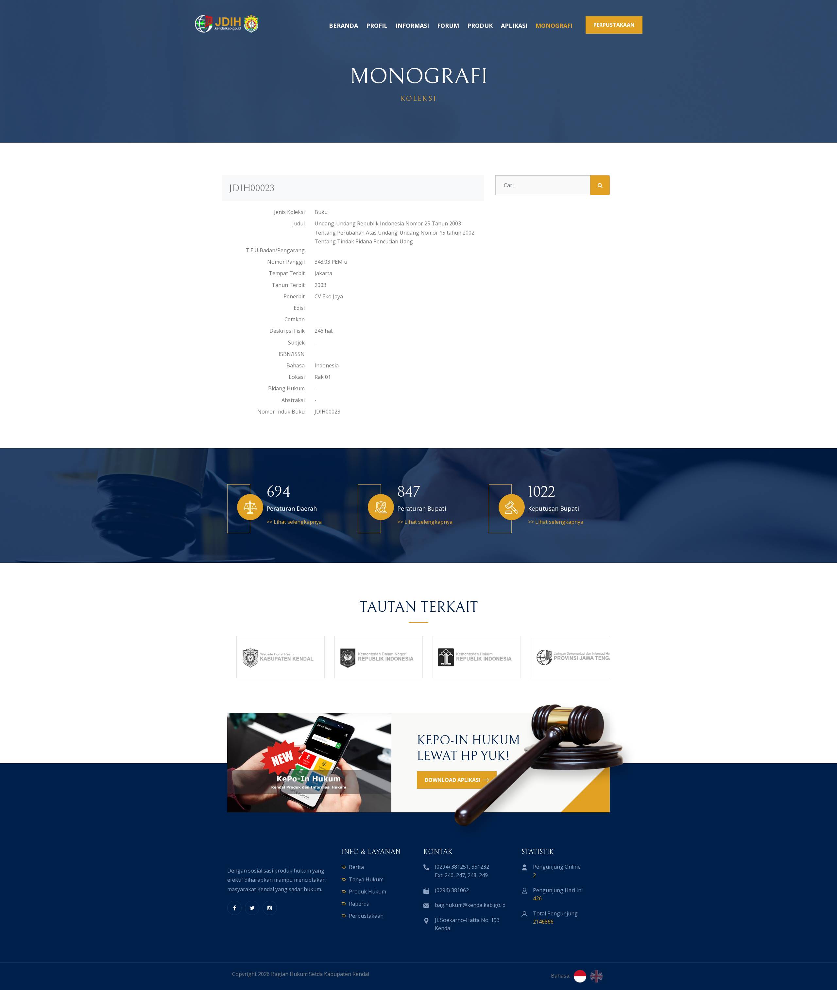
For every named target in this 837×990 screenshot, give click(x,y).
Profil (376, 25)
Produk (480, 25)
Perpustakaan (366, 915)
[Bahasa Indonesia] (580, 976)
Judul (298, 223)
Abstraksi (293, 400)
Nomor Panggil (286, 261)
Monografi (554, 25)
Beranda (343, 25)
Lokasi (297, 376)
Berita (356, 867)
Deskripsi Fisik (287, 330)
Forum (448, 25)
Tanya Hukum (366, 879)
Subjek (296, 342)
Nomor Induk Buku (281, 411)
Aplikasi (514, 25)
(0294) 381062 (452, 890)
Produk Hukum (367, 891)
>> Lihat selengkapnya (294, 521)
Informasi (412, 25)
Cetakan (294, 319)
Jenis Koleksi (289, 212)
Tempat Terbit (287, 273)
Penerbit (294, 296)
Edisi (299, 307)
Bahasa (295, 365)
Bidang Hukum (286, 388)
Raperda (359, 903)
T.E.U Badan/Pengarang (275, 250)
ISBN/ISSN (292, 354)
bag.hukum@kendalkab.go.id (470, 905)
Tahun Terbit (288, 285)
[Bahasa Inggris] (596, 976)
